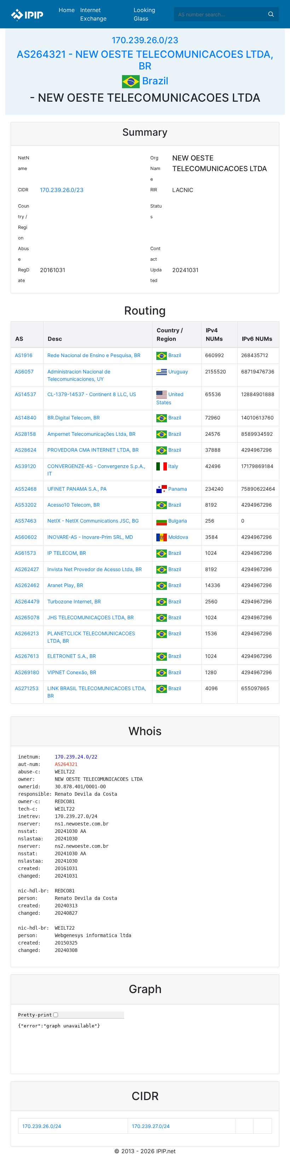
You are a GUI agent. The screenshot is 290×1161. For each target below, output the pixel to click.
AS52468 (26, 489)
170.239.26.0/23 (145, 40)
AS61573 (25, 553)
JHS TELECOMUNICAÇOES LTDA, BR (90, 617)
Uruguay (178, 371)
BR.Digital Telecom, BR (73, 418)
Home (67, 9)
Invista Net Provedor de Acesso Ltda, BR (94, 569)
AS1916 (24, 355)
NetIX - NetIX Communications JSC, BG (93, 521)
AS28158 (25, 434)
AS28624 (25, 450)
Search (271, 14)
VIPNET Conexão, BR (71, 672)
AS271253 (27, 688)
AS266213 (27, 633)
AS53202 (25, 505)
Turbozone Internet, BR (74, 601)
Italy (173, 466)
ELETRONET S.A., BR (71, 656)
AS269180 (27, 672)
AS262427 (27, 569)
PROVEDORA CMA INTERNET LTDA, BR (93, 450)
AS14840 (25, 418)
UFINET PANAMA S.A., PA (76, 489)
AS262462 (27, 585)
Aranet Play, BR (65, 585)
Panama (177, 489)
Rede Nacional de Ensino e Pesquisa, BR (93, 355)
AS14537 (25, 394)
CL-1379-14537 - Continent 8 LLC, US (91, 394)
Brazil (154, 81)
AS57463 (25, 521)
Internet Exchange (93, 14)
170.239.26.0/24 (41, 1126)
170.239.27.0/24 (151, 1126)
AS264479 (27, 601)
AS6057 (24, 371)
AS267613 (27, 656)
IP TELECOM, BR (66, 553)
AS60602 (26, 537)
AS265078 (27, 617)
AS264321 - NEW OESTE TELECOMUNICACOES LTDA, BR (145, 60)
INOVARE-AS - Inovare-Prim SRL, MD (90, 537)
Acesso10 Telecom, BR (73, 505)
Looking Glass (144, 14)
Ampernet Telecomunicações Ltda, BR (91, 434)
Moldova (178, 537)
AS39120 (25, 466)
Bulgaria (177, 521)
